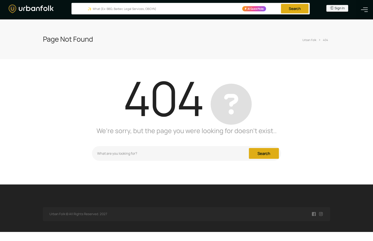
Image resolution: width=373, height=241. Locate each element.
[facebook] (313, 214)
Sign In (339, 8)
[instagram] (321, 214)
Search (294, 8)
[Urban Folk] (31, 8)
